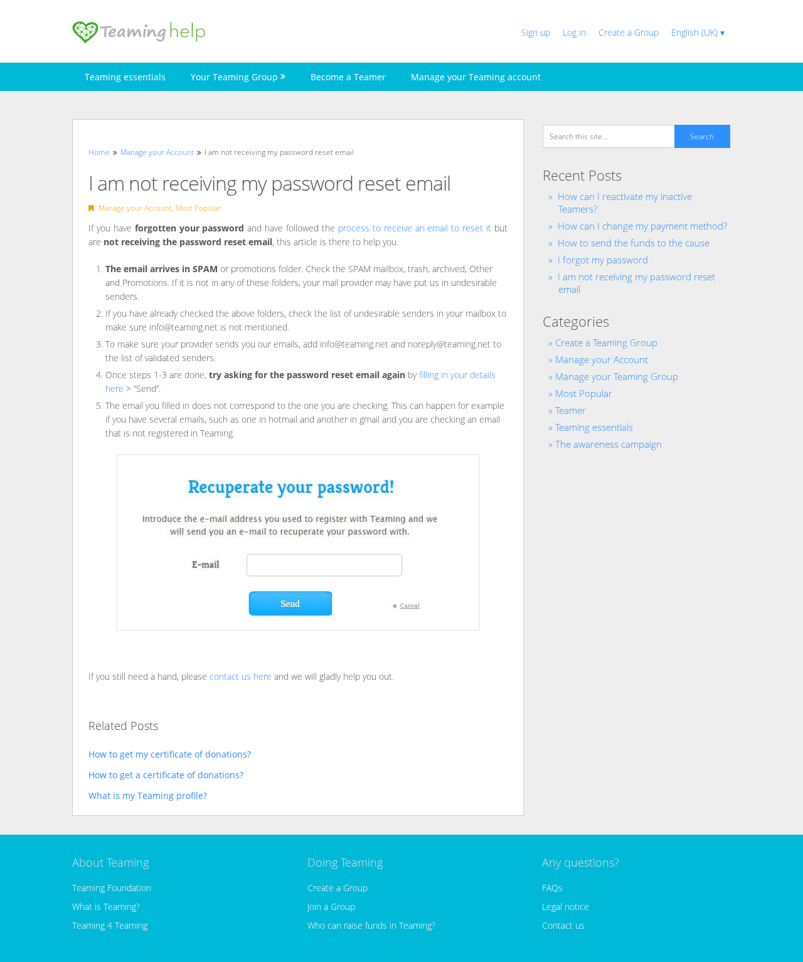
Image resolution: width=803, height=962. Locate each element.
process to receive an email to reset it (414, 228)
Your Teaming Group (234, 77)
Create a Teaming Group (606, 342)
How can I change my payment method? (642, 225)
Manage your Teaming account (476, 77)
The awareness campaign (608, 444)
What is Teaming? (106, 906)
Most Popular (198, 208)
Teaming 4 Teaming (109, 925)
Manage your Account (135, 208)
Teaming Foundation (111, 888)
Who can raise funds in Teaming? (371, 925)
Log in (574, 32)
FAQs (552, 888)
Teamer (570, 410)
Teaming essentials (125, 77)
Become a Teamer (348, 77)
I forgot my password (603, 259)
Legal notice (565, 906)
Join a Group (331, 906)
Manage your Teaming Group (616, 376)
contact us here (241, 676)
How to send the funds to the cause (634, 242)
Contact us (563, 925)
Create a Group (628, 32)
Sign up (535, 32)
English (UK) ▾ (698, 32)
